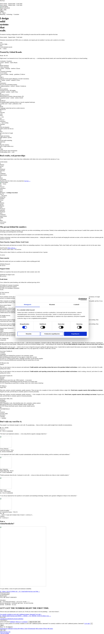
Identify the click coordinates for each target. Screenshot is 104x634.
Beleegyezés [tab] (27, 304)
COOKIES (24, 622)
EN (1, 9)
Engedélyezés (75, 334)
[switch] (43, 327)
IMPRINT (12, 622)
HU (5, 9)
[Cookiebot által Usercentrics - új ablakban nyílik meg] (80, 299)
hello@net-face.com (5, 631)
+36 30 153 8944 (4, 633)
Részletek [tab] (52, 304)
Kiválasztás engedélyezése (52, 334)
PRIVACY (18, 622)
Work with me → (12, 248)
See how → (27, 181)
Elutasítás (28, 334)
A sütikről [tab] (76, 304)
